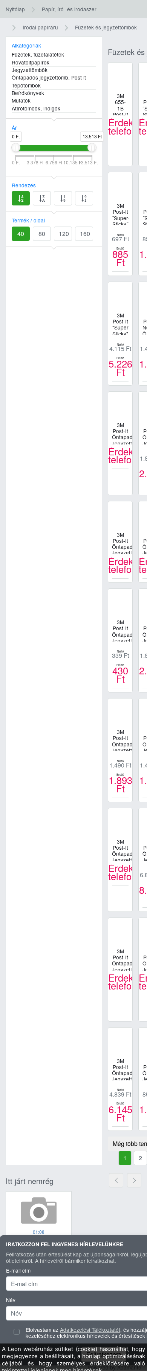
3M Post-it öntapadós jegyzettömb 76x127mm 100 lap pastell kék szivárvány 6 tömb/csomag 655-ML (122, 849)
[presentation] (116, 1180)
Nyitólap (15, 9)
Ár (14, 127)
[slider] (15, 147)
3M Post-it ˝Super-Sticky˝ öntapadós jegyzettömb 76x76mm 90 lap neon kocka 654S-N (122, 213)
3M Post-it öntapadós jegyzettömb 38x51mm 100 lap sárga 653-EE (122, 630)
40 (20, 233)
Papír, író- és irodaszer (69, 9)
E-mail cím (18, 1270)
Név (10, 1300)
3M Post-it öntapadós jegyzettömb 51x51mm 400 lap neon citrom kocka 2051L (122, 740)
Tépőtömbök (26, 85)
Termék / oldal (28, 220)
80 (41, 233)
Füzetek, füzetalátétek (38, 54)
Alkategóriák (26, 45)
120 (64, 233)
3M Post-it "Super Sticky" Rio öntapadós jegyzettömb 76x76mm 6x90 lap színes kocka (122, 323)
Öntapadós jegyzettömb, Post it (49, 77)
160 (85, 233)
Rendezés (24, 185)
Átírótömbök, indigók (36, 108)
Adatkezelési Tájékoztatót (90, 1329)
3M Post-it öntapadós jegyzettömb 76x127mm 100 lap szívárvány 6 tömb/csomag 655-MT (122, 959)
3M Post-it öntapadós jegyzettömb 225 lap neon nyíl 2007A (122, 433)
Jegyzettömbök (29, 70)
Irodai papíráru (40, 27)
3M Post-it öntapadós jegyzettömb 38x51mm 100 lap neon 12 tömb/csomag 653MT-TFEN (122, 543)
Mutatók (21, 100)
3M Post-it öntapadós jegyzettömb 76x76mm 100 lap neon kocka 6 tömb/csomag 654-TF (122, 1069)
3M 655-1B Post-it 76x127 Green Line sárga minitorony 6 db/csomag (122, 104)
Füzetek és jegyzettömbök (106, 27)
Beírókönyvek (28, 93)
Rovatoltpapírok (30, 62)
